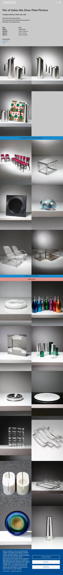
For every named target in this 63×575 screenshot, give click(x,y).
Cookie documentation (16, 571)
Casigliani (45, 373)
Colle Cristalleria (50, 418)
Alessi (3, 328)
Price (4, 29)
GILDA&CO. (16, 508)
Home (9, 2)
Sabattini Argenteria (38, 463)
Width (4, 33)
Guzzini (44, 328)
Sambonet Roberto (6, 418)
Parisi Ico (16, 142)
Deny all (46, 562)
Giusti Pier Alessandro (16, 283)
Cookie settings (46, 557)
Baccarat (15, 418)
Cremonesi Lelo (5, 463)
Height (4, 31)
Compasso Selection (7, 142)
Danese (10, 373)
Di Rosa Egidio (5, 283)
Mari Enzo (4, 373)
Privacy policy (6, 571)
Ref (3, 27)
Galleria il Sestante (6, 508)
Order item (5, 41)
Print (3, 42)
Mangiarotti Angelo (38, 418)
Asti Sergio (36, 283)
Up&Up (26, 283)
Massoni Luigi (37, 328)
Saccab (42, 283)
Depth (4, 35)
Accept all (46, 567)
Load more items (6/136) (31, 276)
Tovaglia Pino (9, 328)
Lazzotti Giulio (37, 373)
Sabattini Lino (49, 463)
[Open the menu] (60, 2)
